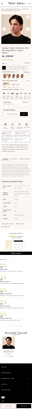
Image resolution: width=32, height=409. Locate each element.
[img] (3, 264)
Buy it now (24, 406)
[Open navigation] (4, 3)
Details (5, 158)
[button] (5, 59)
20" (4, 67)
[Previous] (4, 29)
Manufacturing (25, 158)
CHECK (24, 114)
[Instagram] (2, 401)
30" (25, 67)
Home (2, 9)
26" (17, 67)
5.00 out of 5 (20, 236)
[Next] (28, 29)
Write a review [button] (16, 253)
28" (21, 67)
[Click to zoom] (28, 17)
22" (8, 67)
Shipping (14, 158)
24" (12, 67)
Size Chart (27, 62)
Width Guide (26, 72)
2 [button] (14, 325)
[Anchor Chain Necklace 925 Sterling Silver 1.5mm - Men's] (9, 343)
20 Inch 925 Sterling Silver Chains (13, 9)
